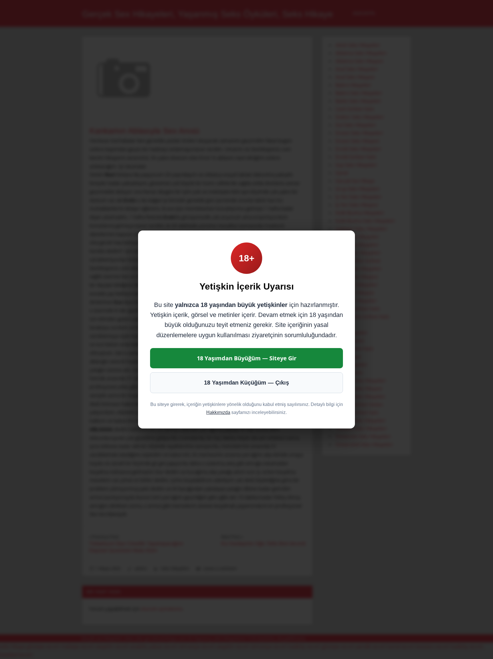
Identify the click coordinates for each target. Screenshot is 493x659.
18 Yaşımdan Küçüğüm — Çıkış (246, 382)
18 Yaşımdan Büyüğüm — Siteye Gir (246, 358)
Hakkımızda (218, 412)
